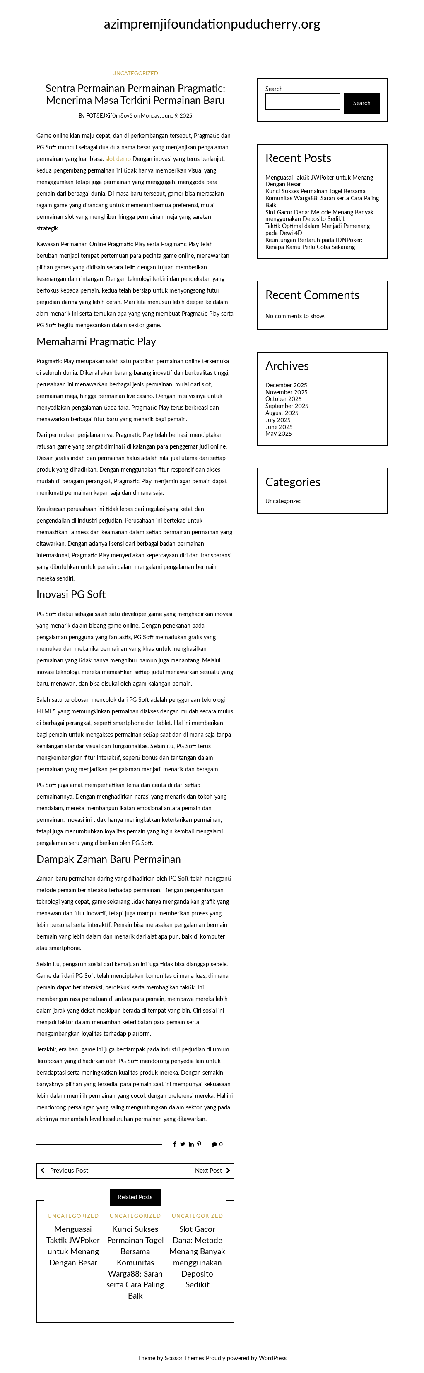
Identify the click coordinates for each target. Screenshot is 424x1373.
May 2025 (278, 434)
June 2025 (279, 427)
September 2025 (286, 406)
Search (274, 89)
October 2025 (283, 399)
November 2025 (286, 393)
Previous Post (68, 1171)
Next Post (208, 1171)
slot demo (118, 159)
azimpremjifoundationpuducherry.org (212, 24)
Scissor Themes (184, 1358)
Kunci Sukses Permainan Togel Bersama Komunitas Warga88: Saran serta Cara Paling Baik (135, 1263)
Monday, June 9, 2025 (166, 116)
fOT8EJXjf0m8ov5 (109, 116)
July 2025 (278, 420)
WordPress (273, 1358)
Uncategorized (135, 74)
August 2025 (282, 413)
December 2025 (286, 386)
